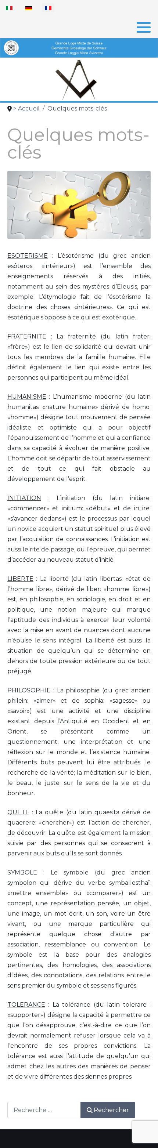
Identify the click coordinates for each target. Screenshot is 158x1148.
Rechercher (111, 1110)
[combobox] (44, 1110)
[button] (144, 27)
